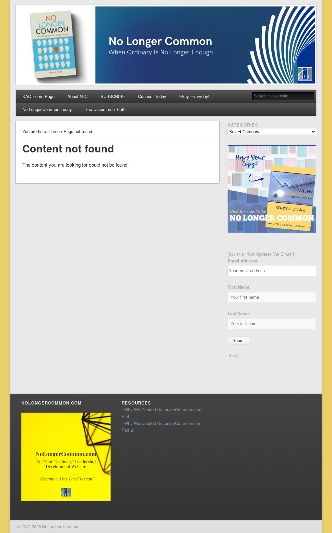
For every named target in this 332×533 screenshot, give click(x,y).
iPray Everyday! (194, 96)
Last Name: (239, 313)
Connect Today (152, 96)
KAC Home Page (38, 96)
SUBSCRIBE (113, 96)
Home (54, 131)
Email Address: (243, 261)
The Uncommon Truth (105, 109)
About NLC (77, 96)
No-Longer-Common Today (47, 109)
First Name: (239, 287)
